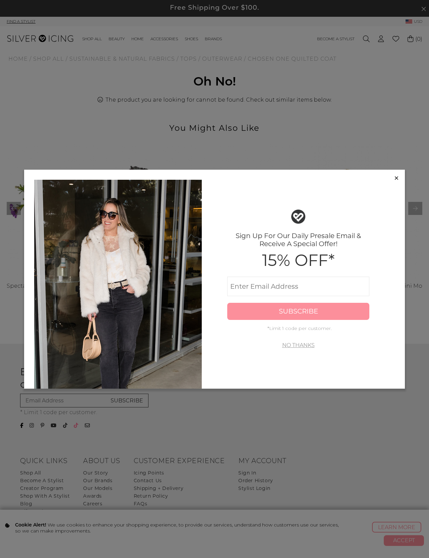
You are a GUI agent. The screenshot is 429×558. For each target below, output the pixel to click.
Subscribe (298, 311)
